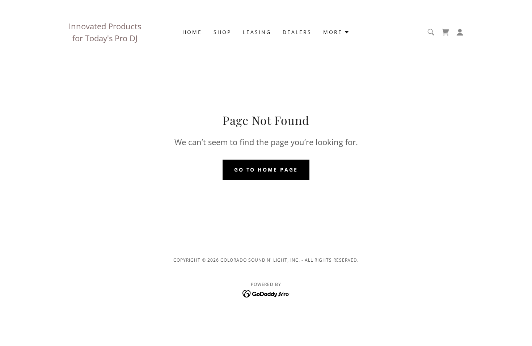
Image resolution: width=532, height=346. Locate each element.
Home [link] (192, 32)
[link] (266, 293)
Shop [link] (222, 32)
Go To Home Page (266, 169)
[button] (336, 32)
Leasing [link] (257, 32)
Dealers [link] (297, 32)
